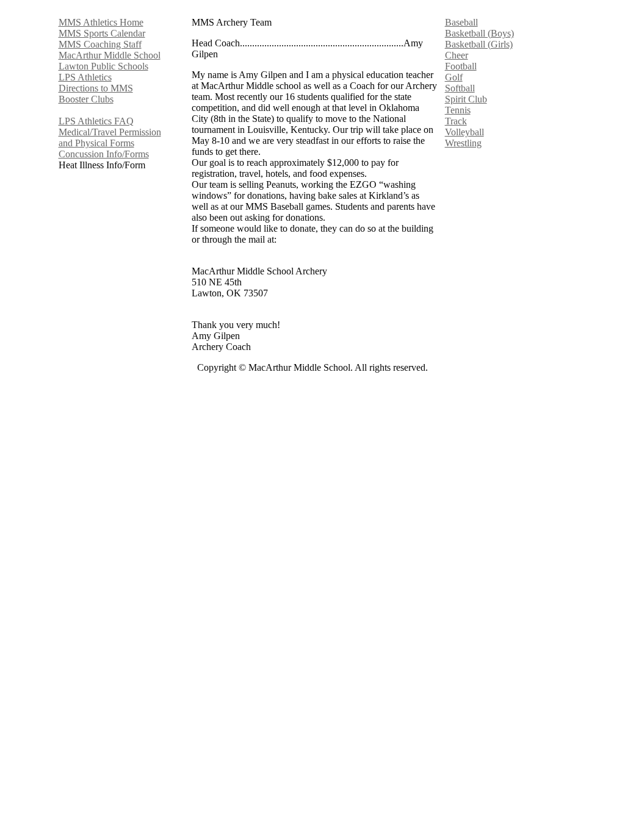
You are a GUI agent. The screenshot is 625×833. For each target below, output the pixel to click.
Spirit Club (466, 99)
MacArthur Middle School (110, 55)
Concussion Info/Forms (104, 154)
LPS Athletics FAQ (96, 121)
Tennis (458, 110)
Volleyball (464, 132)
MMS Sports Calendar (102, 33)
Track (456, 121)
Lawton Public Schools (103, 66)
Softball (460, 88)
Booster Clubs (86, 99)
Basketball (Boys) (479, 33)
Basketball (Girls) (479, 44)
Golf (454, 77)
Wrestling (463, 143)
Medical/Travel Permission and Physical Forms (110, 137)
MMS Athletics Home (101, 22)
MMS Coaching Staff (100, 44)
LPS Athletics (85, 77)
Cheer (456, 55)
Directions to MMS (96, 88)
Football (461, 66)
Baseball (461, 22)
